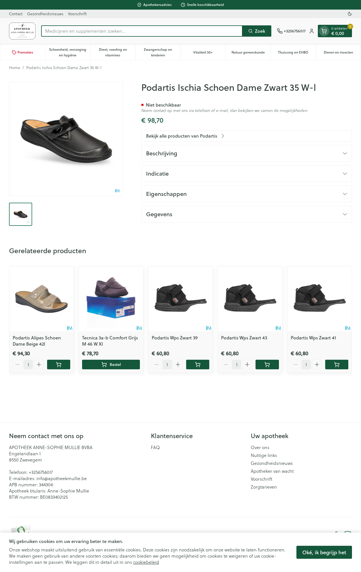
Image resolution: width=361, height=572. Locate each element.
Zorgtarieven (264, 487)
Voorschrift (77, 14)
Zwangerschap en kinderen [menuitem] (162, 52)
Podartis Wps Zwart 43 (244, 337)
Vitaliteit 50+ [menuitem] (209, 54)
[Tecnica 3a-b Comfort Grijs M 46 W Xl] (111, 299)
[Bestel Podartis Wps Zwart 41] (336, 364)
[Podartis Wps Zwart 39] (180, 299)
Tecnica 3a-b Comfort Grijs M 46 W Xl (110, 340)
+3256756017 (41, 472)
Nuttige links (264, 455)
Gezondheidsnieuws (45, 14)
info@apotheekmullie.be (61, 478)
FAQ (155, 447)
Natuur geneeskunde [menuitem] (251, 54)
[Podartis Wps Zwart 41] (319, 299)
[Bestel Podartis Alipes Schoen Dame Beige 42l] (58, 364)
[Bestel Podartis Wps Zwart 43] (267, 364)
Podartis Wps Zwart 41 (313, 337)
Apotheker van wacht (272, 471)
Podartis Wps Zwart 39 (175, 337)
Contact (16, 14)
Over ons (260, 447)
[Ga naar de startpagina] (22, 31)
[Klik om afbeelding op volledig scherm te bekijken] (66, 139)
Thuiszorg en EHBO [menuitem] (297, 54)
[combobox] (142, 31)
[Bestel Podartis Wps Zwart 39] (197, 364)
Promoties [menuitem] (25, 52)
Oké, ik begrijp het (324, 552)
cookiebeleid (146, 562)
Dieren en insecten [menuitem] (342, 54)
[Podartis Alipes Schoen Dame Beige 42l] (41, 299)
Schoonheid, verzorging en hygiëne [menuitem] (69, 52)
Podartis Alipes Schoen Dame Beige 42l (37, 340)
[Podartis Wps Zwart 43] (250, 299)
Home (14, 67)
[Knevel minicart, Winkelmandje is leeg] (324, 31)
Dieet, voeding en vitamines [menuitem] (117, 52)
